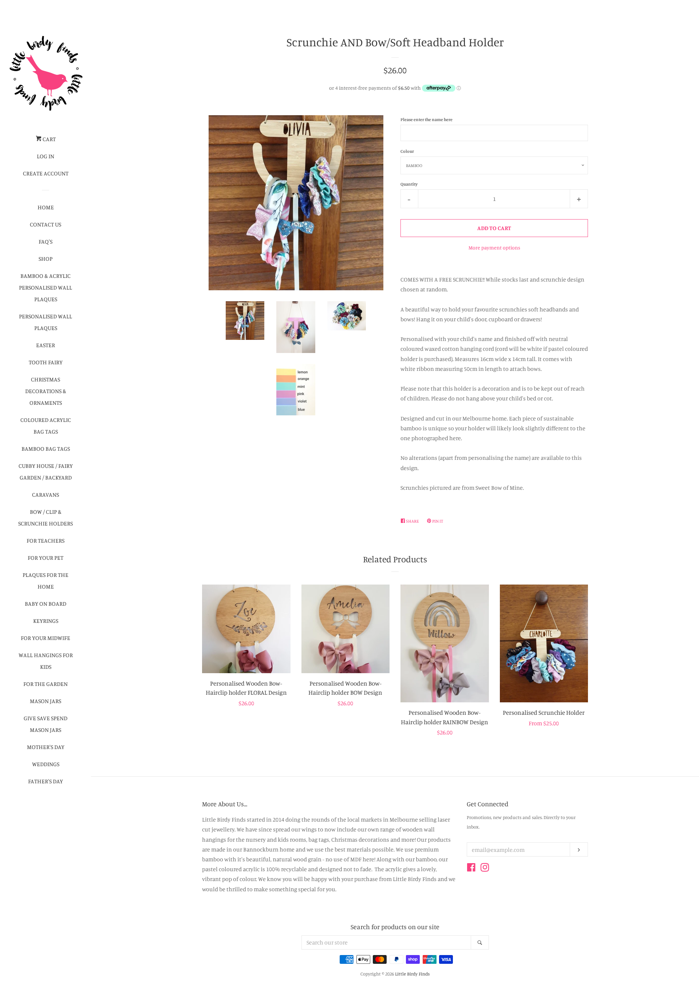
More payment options (494, 247)
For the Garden (45, 683)
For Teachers (45, 540)
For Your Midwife (45, 637)
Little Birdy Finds (412, 974)
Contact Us (45, 224)
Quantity (409, 184)
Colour (407, 151)
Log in (45, 156)
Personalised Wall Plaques (45, 322)
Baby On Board (45, 603)
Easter (45, 345)
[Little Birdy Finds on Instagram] (485, 868)
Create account (45, 173)
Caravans (45, 494)
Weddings (45, 764)
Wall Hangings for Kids (46, 660)
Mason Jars (45, 701)
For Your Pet (45, 557)
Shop (45, 258)
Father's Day (45, 781)
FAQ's (45, 241)
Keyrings (45, 620)
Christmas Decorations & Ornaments (45, 391)
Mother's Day (45, 746)
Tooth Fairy (46, 362)
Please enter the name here (426, 119)
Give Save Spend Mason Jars (45, 723)
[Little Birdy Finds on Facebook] (471, 868)
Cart (49, 139)
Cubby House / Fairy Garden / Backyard (46, 471)
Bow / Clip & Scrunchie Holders (45, 517)
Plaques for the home (45, 580)
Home (45, 207)
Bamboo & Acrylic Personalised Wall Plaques (45, 287)
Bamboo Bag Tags (45, 448)
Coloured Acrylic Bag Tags (45, 425)
